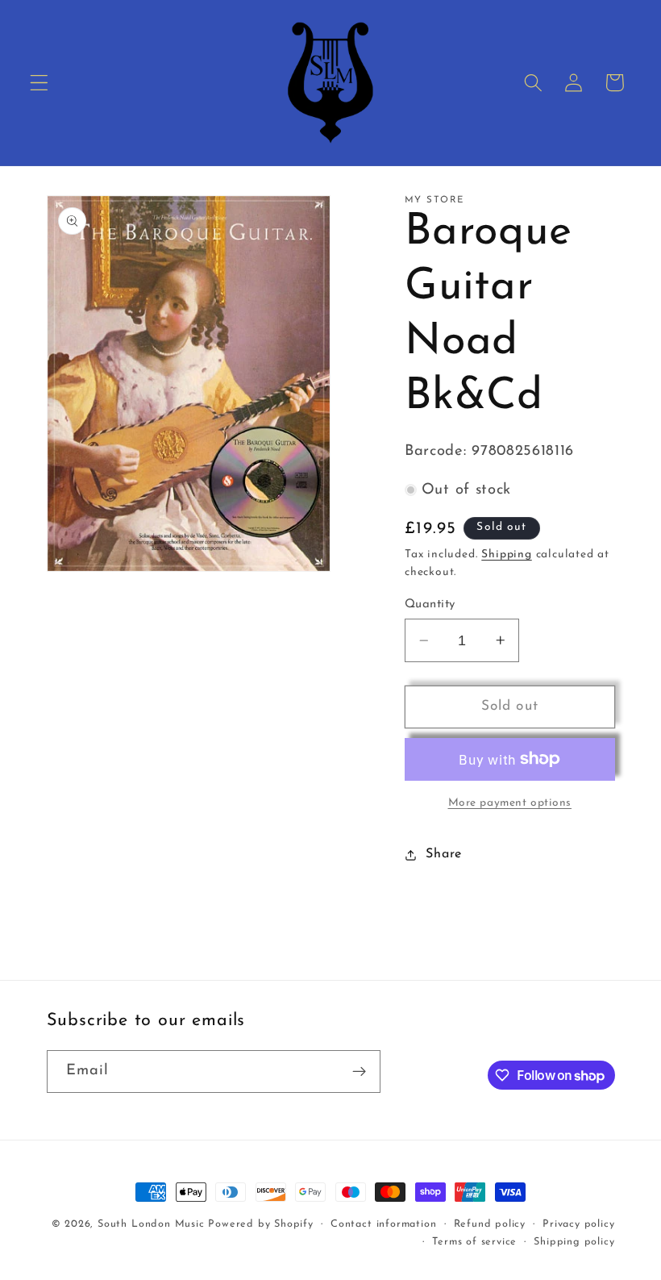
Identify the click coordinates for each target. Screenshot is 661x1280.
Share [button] (443, 854)
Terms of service (474, 1242)
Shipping (506, 554)
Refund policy (490, 1224)
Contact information (383, 1224)
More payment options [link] (510, 803)
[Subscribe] (359, 1072)
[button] (39, 82)
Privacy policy (578, 1224)
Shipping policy (574, 1242)
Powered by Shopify (261, 1224)
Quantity (430, 604)
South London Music (151, 1224)
